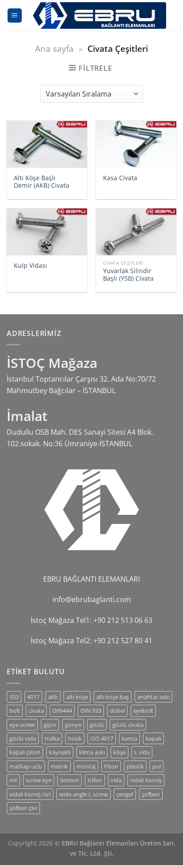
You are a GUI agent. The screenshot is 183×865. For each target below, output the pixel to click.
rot (13, 780)
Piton (111, 766)
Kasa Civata (120, 178)
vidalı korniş (146, 780)
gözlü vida (22, 738)
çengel (124, 794)
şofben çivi (23, 808)
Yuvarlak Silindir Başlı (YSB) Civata (128, 274)
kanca (129, 738)
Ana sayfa (54, 48)
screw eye (39, 780)
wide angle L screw (83, 794)
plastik (135, 766)
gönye (73, 725)
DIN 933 (90, 710)
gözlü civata (127, 725)
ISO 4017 (101, 738)
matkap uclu (25, 766)
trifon (95, 780)
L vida (142, 752)
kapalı (153, 738)
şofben (151, 794)
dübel (117, 710)
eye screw (22, 725)
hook (75, 738)
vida (116, 780)
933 (14, 697)
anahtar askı (153, 697)
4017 (33, 697)
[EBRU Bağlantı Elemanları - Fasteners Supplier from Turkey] (99, 15)
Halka (52, 738)
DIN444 (62, 710)
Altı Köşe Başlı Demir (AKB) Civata (41, 181)
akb (53, 697)
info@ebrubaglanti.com (91, 599)
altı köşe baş (112, 697)
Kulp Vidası (30, 266)
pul (156, 766)
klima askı (92, 752)
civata (36, 710)
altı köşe (77, 697)
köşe (119, 752)
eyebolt (143, 710)
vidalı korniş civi (30, 794)
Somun (69, 780)
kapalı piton (24, 752)
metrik (59, 766)
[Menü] (15, 15)
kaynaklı (60, 752)
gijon (50, 725)
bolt (14, 710)
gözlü (97, 725)
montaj (85, 766)
